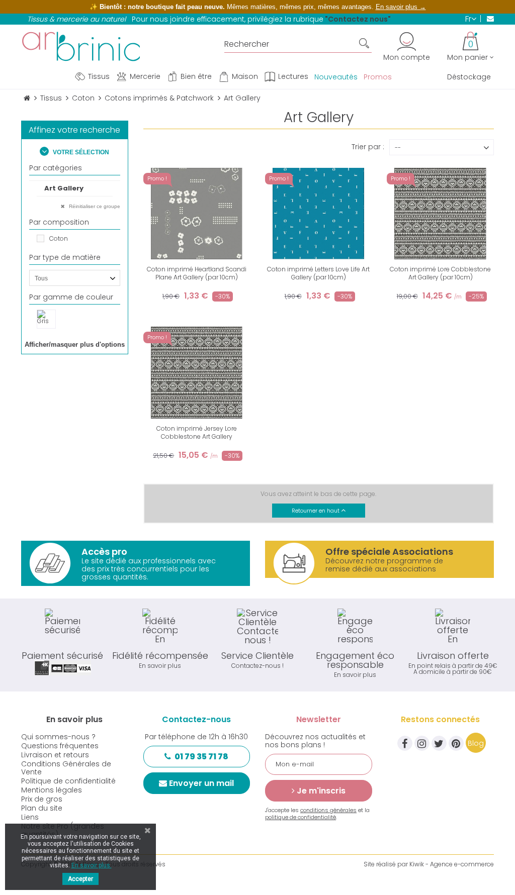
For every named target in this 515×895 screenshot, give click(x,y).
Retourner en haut (316, 511)
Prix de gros (41, 799)
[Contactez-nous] (487, 18)
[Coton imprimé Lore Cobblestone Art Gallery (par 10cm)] (440, 213)
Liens (30, 817)
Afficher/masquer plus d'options (75, 344)
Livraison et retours (55, 755)
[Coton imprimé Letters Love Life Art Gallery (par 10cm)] (318, 213)
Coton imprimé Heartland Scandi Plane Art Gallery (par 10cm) (196, 273)
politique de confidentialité (300, 817)
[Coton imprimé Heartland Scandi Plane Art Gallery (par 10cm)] (196, 213)
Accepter (80, 878)
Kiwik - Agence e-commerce (451, 864)
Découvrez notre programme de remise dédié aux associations (389, 559)
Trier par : (368, 146)
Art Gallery (63, 188)
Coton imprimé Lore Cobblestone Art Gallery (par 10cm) (440, 273)
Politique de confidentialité (68, 781)
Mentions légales (51, 790)
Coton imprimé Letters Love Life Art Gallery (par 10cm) (318, 273)
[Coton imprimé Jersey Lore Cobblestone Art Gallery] (196, 372)
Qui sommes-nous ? (58, 737)
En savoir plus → (401, 7)
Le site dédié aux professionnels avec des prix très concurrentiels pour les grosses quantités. (148, 563)
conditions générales (328, 810)
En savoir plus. (91, 865)
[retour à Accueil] (27, 98)
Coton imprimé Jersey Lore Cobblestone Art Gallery (196, 432)
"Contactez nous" (358, 19)
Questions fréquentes (60, 746)
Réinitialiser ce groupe (93, 206)
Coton (58, 238)
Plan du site (41, 808)
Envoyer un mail (201, 783)
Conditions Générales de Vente (66, 768)
